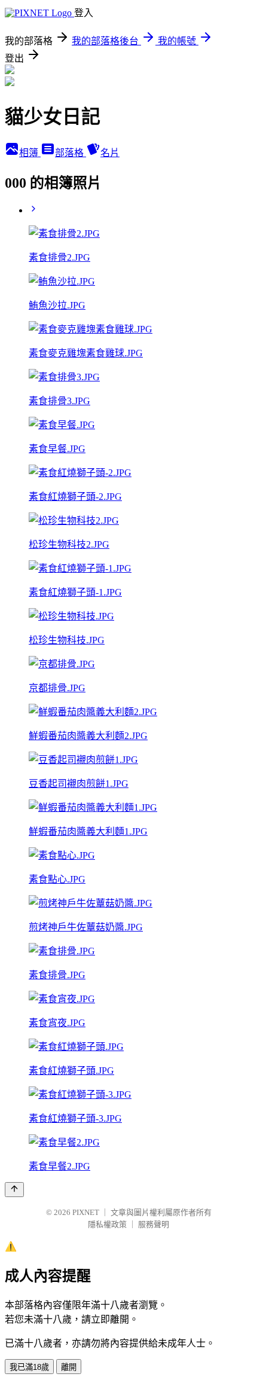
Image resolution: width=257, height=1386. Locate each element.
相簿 (30, 153)
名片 (110, 153)
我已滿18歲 (29, 1367)
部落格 (70, 153)
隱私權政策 (107, 1224)
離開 (69, 1367)
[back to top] (14, 1189)
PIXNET (85, 1212)
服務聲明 (153, 1224)
